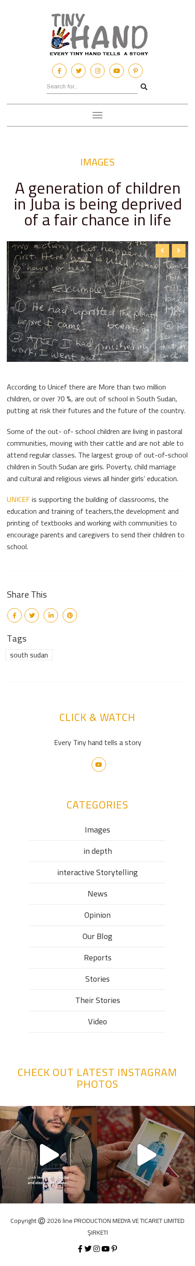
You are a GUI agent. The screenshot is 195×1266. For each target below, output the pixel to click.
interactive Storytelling (97, 872)
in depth (97, 850)
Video (97, 1021)
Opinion (97, 914)
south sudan (29, 654)
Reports (98, 957)
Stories (97, 978)
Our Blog (97, 936)
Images (97, 161)
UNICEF (18, 499)
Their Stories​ (97, 1000)
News (97, 893)
